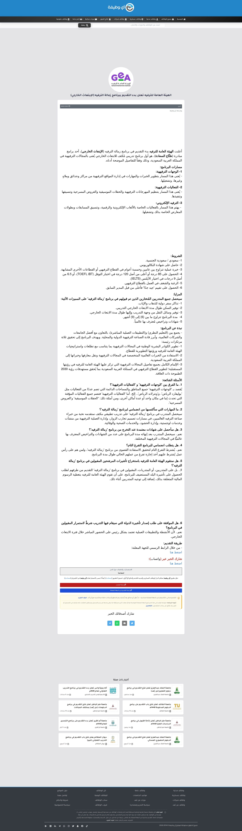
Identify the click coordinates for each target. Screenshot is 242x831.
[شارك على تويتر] (132, 623)
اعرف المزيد (82, 598)
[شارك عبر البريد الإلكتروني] (124, 623)
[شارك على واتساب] (117, 623)
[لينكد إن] (54, 826)
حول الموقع (62, 791)
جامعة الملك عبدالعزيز (161, 695)
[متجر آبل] (50, 826)
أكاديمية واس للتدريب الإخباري (95, 695)
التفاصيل (149, 606)
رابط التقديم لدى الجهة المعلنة (120, 590)
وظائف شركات (179, 800)
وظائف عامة (140, 791)
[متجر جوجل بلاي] (45, 826)
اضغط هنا (176, 552)
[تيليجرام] (59, 826)
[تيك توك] (86, 826)
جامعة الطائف (164, 711)
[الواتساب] (64, 826)
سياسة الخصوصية (62, 805)
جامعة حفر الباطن (99, 711)
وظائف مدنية (178, 791)
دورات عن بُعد (140, 800)
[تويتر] (73, 826)
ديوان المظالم (100, 744)
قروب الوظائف (101, 805)
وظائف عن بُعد (179, 805)
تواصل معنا (62, 796)
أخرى (179, 106)
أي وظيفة (172, 825)
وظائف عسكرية (178, 796)
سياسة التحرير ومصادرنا (140, 805)
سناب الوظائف (101, 800)
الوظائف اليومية (101, 796)
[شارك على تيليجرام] (109, 623)
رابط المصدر (120, 585)
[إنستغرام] (68, 826)
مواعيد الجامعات (140, 796)
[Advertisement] (121, 48)
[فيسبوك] (82, 826)
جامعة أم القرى (100, 727)
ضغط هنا (67, 578)
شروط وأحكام (62, 800)
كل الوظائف (101, 791)
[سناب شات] (77, 826)
